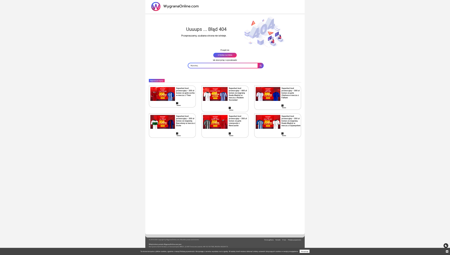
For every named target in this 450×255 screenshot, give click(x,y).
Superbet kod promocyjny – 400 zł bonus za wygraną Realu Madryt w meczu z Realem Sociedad (238, 94)
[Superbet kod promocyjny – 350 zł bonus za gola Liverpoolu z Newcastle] (215, 122)
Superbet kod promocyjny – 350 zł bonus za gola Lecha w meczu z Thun (185, 91)
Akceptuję (304, 251)
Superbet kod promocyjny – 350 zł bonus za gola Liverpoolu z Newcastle (238, 121)
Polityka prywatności (294, 240)
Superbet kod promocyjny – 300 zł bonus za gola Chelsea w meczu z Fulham (290, 93)
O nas (284, 240)
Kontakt (278, 240)
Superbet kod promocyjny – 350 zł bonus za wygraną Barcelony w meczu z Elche (185, 121)
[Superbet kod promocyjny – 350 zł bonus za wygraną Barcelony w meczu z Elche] (162, 122)
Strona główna (269, 240)
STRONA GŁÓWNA (225, 55)
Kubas (179, 105)
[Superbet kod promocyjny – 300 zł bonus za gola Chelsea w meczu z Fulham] (268, 94)
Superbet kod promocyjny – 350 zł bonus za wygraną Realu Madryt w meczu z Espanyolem (290, 121)
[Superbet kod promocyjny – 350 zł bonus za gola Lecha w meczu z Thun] (162, 94)
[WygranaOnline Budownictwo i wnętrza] (176, 6)
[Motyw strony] (446, 245)
